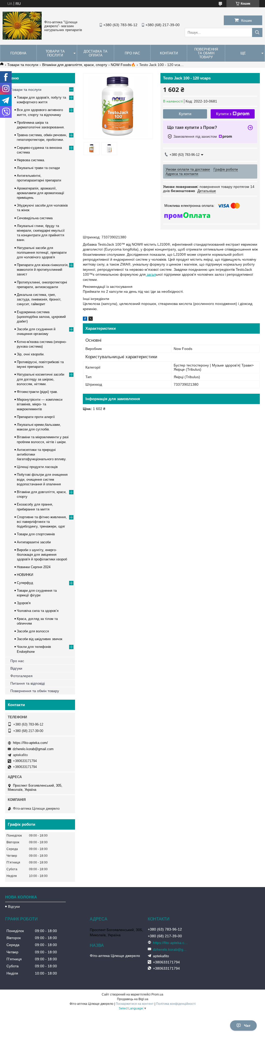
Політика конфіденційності (176, 1004)
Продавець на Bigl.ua (132, 999)
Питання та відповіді (27, 683)
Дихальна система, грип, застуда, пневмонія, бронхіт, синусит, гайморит (39, 299)
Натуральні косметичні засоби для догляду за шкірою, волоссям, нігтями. (40, 379)
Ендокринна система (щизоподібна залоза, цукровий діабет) (41, 316)
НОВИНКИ (25, 575)
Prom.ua (157, 994)
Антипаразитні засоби (34, 542)
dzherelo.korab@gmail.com (33, 749)
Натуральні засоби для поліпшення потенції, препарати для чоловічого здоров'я (42, 252)
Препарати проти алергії (36, 417)
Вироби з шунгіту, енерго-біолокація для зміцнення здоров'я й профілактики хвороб (42, 554)
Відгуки (16, 668)
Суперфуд (25, 583)
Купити (185, 114)
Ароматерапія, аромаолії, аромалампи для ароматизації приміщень (40, 193)
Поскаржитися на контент (135, 1004)
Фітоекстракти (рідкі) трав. (37, 392)
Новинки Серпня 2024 (33, 567)
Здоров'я (24, 603)
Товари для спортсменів (36, 534)
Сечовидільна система (35, 218)
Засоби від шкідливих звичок (39, 639)
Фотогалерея (21, 676)
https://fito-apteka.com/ (30, 743)
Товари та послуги (55, 53)
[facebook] (85, 319)
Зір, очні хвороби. (31, 354)
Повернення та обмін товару (206, 53)
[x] (91, 319)
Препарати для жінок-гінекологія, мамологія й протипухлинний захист (43, 269)
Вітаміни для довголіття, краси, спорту (74, 65)
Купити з (223, 114)
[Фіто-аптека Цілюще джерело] (22, 38)
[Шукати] (257, 32)
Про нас (132, 53)
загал (151, 274)
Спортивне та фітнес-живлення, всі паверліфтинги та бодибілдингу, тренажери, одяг (42, 521)
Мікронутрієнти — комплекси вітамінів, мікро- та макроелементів (39, 404)
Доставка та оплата (95, 53)
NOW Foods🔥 (123, 65)
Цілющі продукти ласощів (37, 467)
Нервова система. (31, 160)
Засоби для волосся (33, 631)
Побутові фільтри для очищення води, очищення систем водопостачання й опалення (42, 479)
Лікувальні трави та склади (38, 168)
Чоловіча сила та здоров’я (37, 611)
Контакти (169, 53)
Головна (18, 53)
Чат (247, 1025)
